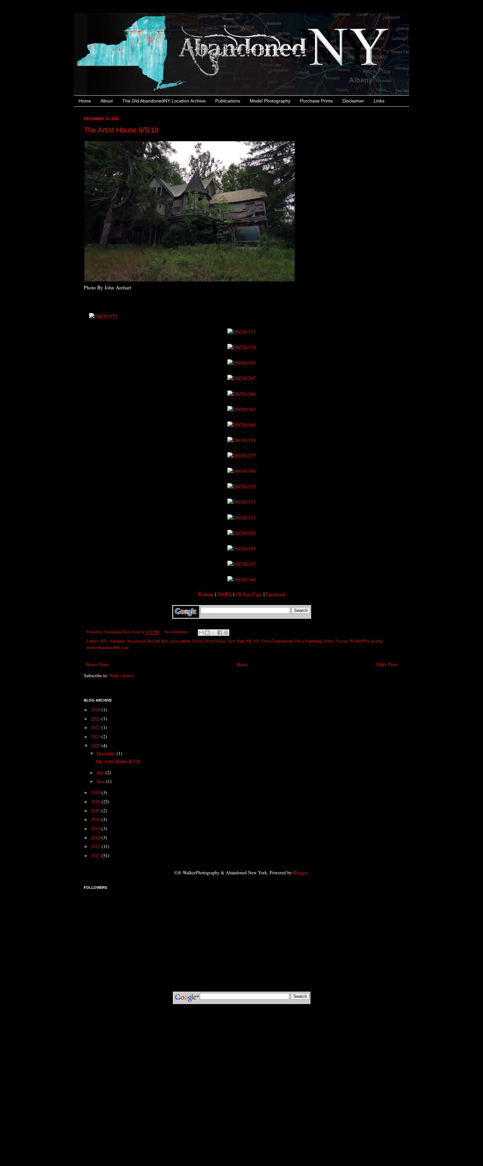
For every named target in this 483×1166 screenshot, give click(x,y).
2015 (96, 828)
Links (379, 100)
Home (85, 100)
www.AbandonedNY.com (107, 647)
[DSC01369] (241, 362)
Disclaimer (353, 100)
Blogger (300, 872)
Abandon (117, 641)
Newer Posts (96, 664)
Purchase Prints (316, 100)
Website (205, 594)
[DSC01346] (241, 579)
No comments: (177, 632)
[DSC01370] (241, 347)
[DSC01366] (241, 394)
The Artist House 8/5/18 (121, 130)
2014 (96, 837)
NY (249, 641)
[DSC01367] (241, 378)
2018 (96, 801)
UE (256, 641)
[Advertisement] (241, 1028)
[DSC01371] (241, 331)
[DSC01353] (241, 502)
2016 (96, 819)
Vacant (342, 641)
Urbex (329, 641)
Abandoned (135, 641)
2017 (96, 810)
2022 (96, 727)
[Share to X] (213, 632)
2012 (96, 855)
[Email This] (201, 632)
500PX (225, 594)
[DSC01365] (241, 409)
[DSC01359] (241, 440)
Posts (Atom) (121, 675)
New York (235, 641)
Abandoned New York (122, 632)
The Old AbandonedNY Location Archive (164, 100)
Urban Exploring (308, 641)
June (101, 781)
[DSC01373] (103, 316)
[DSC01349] (241, 548)
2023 (96, 718)
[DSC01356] (241, 471)
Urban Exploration (276, 641)
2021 (96, 736)
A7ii (104, 641)
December (107, 753)
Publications (227, 100)
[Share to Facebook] (220, 632)
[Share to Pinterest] (226, 632)
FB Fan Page (249, 594)
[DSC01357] (241, 455)
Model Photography (270, 100)
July (101, 772)
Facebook (276, 594)
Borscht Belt (157, 641)
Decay (197, 641)
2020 (96, 745)
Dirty (209, 641)
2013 (96, 846)
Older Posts (387, 664)
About (107, 100)
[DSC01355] (241, 486)
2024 (96, 709)
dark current (180, 641)
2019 (96, 792)
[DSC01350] (241, 533)
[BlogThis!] (207, 632)
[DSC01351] (241, 517)
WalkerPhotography (366, 641)
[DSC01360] (241, 424)
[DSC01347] (241, 564)
